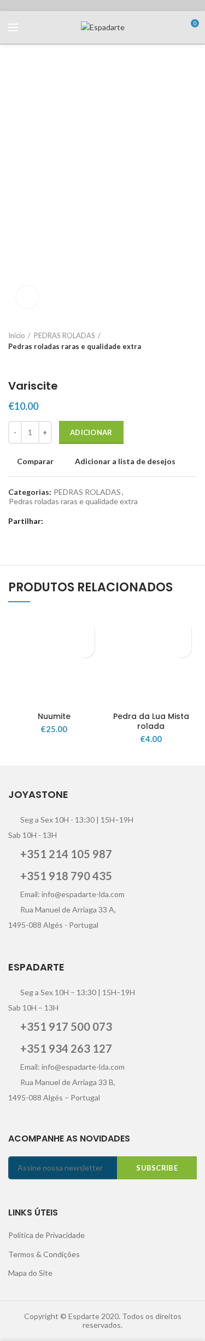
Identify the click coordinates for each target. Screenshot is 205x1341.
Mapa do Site (30, 1272)
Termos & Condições (44, 1254)
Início (16, 335)
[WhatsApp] (109, 522)
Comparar (35, 461)
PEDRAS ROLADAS (64, 335)
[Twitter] (68, 522)
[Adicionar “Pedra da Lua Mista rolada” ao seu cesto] (181, 648)
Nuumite (54, 716)
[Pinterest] (95, 522)
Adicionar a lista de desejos (125, 461)
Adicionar (91, 432)
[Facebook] (54, 522)
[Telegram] (123, 522)
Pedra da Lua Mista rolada (151, 721)
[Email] (82, 522)
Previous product (13, 362)
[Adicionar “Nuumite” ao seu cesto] (85, 648)
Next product (35, 362)
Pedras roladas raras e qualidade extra (74, 346)
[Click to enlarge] (27, 297)
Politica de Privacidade (46, 1235)
